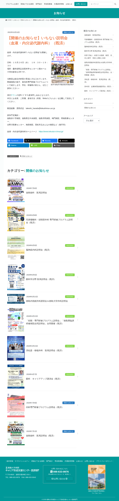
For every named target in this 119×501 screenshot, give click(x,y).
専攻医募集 (59, 461)
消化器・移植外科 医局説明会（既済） (45, 350)
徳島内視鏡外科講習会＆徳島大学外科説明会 (47, 301)
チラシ (14, 95)
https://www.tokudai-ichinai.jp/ (51, 132)
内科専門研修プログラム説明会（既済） (45, 407)
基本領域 (10, 461)
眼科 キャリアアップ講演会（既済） (44, 379)
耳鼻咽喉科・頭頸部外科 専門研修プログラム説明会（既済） (49, 221)
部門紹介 (49, 461)
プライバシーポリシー (104, 461)
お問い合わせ (81, 4)
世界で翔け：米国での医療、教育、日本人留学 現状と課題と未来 (98, 56)
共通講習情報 (69, 461)
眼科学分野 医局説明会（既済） (41, 279)
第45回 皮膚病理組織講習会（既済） (98, 86)
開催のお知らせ (68, 32)
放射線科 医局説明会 (36, 192)
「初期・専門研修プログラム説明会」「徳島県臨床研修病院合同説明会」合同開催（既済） (50, 322)
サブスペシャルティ (22, 461)
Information (69, 188)
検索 (115, 4)
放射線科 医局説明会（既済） (40, 436)
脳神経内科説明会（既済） (38, 250)
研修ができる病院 (37, 461)
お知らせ (79, 461)
